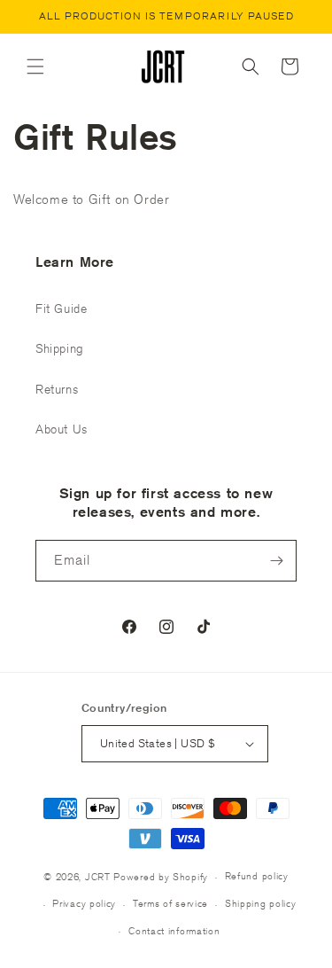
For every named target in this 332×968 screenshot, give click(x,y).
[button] (35, 66)
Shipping (59, 348)
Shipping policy (261, 902)
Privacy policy (84, 902)
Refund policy (257, 875)
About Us (61, 429)
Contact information (174, 930)
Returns (56, 389)
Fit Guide (61, 308)
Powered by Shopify (160, 876)
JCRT (98, 876)
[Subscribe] (276, 561)
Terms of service (170, 902)
